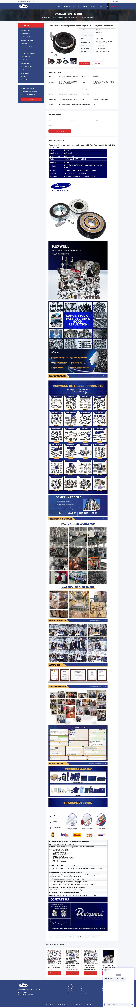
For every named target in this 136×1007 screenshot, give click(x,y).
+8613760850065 (31, 94)
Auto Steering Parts (26, 70)
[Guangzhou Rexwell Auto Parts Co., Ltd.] (23, 6)
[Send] (132, 1004)
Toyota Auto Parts (51, 17)
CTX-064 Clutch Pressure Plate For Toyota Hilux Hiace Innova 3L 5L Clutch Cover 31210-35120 (72, 967)
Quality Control (71, 990)
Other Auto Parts (25, 79)
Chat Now (31, 99)
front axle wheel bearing (92, 936)
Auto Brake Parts (25, 60)
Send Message (60, 131)
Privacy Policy (84, 992)
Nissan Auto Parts (25, 33)
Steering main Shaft (75, 936)
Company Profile (71, 986)
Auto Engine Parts (25, 43)
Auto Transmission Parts (27, 40)
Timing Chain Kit (25, 63)
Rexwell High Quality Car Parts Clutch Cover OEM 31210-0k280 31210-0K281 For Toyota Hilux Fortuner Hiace (54, 967)
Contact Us (70, 992)
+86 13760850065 (33, 91)
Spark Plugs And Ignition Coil (28, 53)
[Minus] (132, 970)
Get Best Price (84, 63)
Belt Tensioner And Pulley (27, 66)
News (82, 986)
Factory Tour (70, 988)
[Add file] (105, 1004)
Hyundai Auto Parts (25, 36)
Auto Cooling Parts (25, 56)
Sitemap (83, 990)
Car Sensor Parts (25, 73)
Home (43, 17)
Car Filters (23, 76)
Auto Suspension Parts (26, 46)
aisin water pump (61, 936)
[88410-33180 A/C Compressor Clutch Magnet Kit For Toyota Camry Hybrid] (62, 42)
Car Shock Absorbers (26, 50)
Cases (82, 988)
